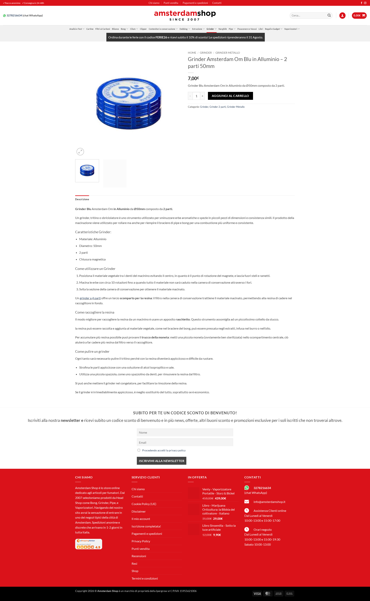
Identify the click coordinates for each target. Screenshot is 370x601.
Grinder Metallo (227, 52)
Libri (261, 29)
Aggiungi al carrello (230, 95)
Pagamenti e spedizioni (195, 2)
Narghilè (223, 29)
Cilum (132, 29)
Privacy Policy (141, 541)
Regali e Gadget (272, 29)
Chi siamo (154, 2)
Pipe (231, 29)
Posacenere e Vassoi (247, 29)
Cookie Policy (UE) (144, 504)
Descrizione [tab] (82, 199)
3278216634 (14, 15)
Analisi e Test (75, 29)
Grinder (210, 29)
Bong (123, 29)
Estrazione (197, 29)
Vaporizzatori (290, 29)
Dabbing (184, 29)
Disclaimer (139, 511)
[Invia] (329, 15)
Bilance (115, 29)
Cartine (89, 29)
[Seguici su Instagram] (365, 3)
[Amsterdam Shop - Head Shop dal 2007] (185, 15)
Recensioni (139, 556)
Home (192, 52)
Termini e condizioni (145, 578)
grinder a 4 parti (90, 298)
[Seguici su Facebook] (361, 3)
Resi (134, 563)
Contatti (216, 2)
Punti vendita (171, 2)
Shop (135, 571)
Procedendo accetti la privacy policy (164, 450)
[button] (342, 15)
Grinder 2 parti (217, 106)
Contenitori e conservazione (162, 29)
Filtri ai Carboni (102, 29)
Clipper (143, 29)
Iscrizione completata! (146, 526)
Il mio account (141, 518)
